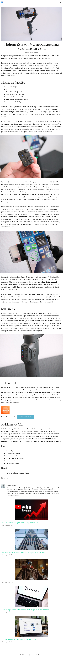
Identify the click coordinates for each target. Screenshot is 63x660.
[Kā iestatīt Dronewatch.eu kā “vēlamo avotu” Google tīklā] (31, 635)
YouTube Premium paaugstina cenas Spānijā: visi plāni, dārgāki (21, 523)
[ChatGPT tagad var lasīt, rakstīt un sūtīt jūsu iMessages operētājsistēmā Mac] (31, 605)
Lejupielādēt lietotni (25, 417)
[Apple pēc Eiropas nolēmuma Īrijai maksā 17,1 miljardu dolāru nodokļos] (31, 548)
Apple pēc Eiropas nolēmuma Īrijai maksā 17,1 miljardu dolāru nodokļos (23, 552)
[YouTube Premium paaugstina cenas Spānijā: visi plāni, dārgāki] (31, 519)
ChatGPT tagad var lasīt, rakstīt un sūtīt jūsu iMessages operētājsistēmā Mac (25, 610)
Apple (6, 478)
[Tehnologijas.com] (2, 2)
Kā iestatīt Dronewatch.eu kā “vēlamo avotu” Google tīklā (19, 639)
